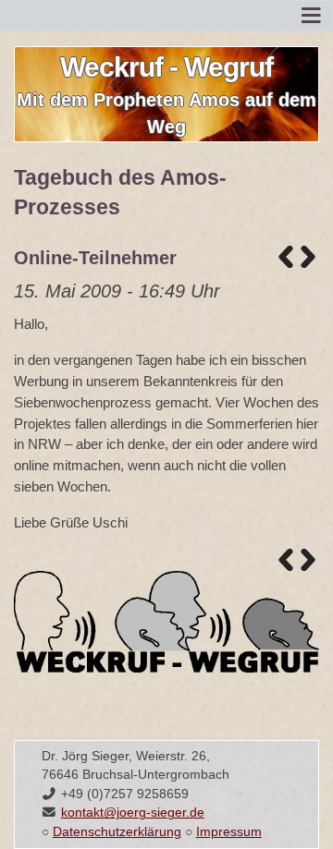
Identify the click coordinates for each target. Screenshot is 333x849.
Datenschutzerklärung (117, 832)
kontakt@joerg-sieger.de (132, 812)
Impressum (229, 832)
